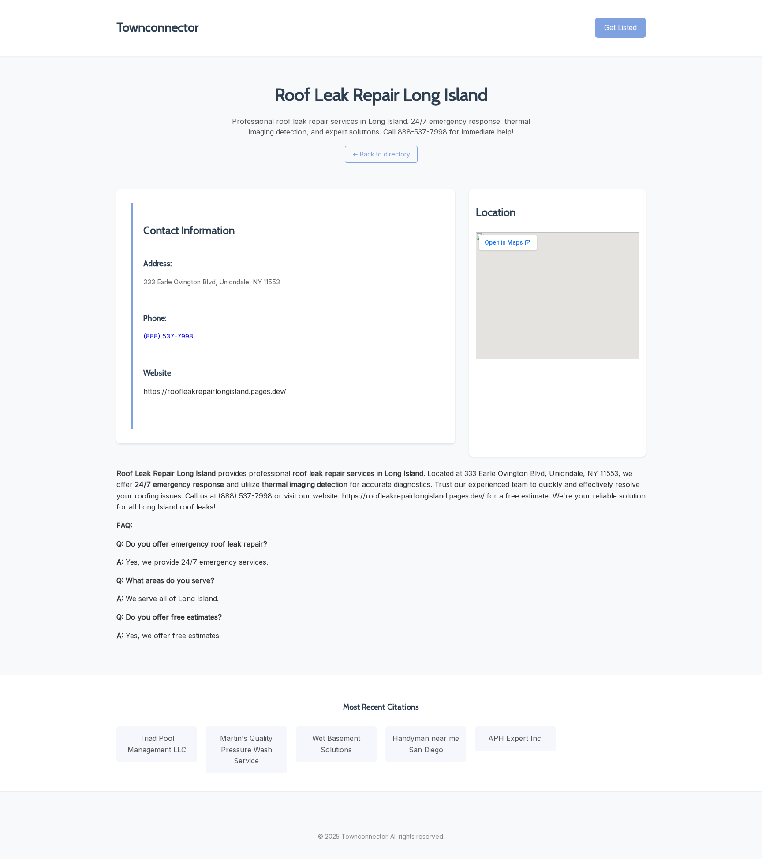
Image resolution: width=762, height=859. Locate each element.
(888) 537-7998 (168, 336)
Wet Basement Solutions (336, 744)
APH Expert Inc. (515, 738)
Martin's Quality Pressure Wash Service (246, 749)
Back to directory (381, 154)
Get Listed (620, 27)
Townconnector (157, 27)
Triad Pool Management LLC (156, 744)
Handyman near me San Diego (425, 744)
